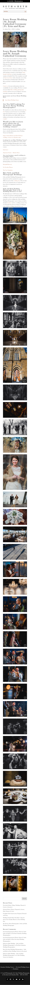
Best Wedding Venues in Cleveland (18, 951)
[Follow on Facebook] (7, 979)
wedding (18, 29)
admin (6, 29)
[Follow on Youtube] (16, 979)
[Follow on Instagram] (10, 979)
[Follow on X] (13, 979)
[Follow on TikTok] (19, 979)
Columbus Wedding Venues (7, 967)
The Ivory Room (8, 78)
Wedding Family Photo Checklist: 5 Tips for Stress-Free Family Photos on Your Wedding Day (14, 919)
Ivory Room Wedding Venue (12, 100)
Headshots (15, 969)
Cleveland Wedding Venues (22, 967)
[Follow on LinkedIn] (22, 979)
